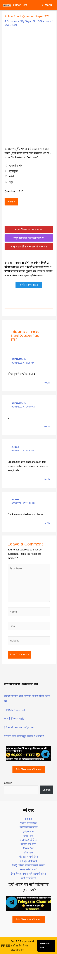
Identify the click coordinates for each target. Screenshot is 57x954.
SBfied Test (20, 4)
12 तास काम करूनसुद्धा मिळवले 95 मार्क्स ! (24, 736)
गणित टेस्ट (29, 852)
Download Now (45, 945)
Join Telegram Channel (28, 769)
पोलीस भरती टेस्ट (28, 823)
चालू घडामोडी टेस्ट (28, 840)
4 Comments (12, 21)
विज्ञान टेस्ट (28, 848)
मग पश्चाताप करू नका (14, 710)
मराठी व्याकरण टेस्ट (29, 827)
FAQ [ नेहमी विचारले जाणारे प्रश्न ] (28, 865)
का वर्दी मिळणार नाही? (14, 718)
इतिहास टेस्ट (29, 831)
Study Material (28, 861)
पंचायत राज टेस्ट (28, 844)
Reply (46, 382)
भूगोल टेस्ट (28, 835)
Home (28, 818)
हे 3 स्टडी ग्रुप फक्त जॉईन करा (19, 727)
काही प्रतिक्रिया (28, 878)
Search (8, 782)
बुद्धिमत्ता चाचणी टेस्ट (28, 856)
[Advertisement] (28, 58)
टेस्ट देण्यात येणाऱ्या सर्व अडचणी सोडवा (28, 873)
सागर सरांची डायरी (28, 869)
